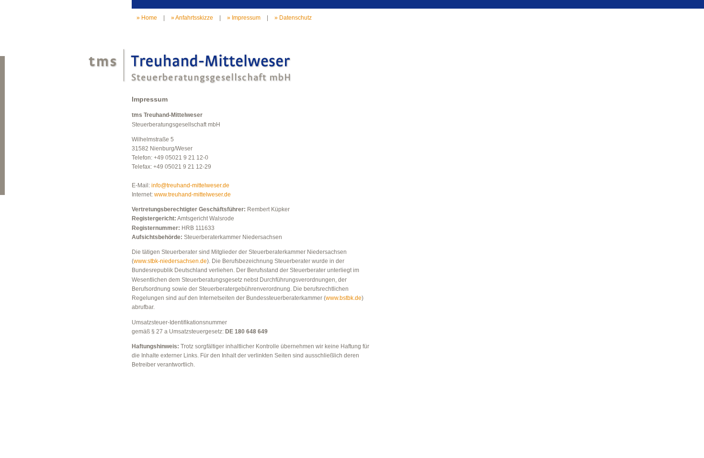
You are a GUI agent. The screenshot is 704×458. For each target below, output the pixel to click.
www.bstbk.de (344, 298)
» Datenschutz (293, 17)
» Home (146, 17)
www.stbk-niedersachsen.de (170, 261)
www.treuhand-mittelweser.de (192, 194)
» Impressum (244, 17)
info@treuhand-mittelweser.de (190, 185)
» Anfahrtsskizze (192, 17)
